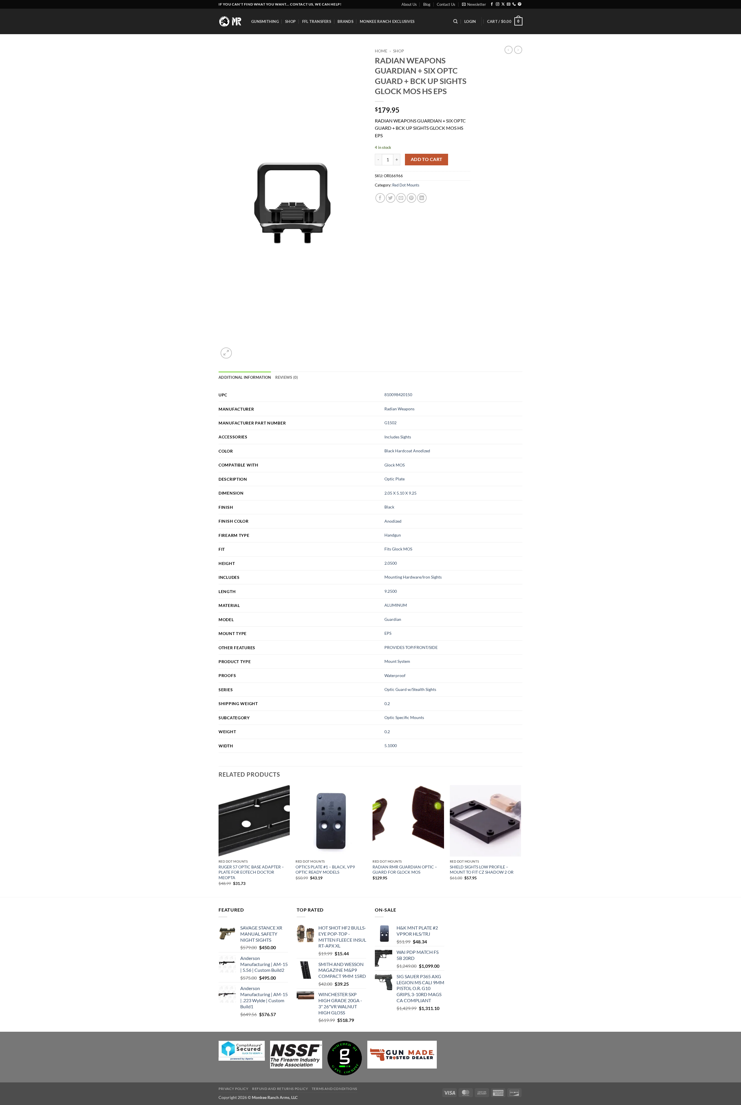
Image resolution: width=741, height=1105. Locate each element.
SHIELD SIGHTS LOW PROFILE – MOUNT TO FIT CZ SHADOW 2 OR (481, 869)
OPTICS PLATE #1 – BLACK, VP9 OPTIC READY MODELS (325, 869)
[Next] (520, 840)
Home (381, 51)
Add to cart (427, 159)
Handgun (392, 535)
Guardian (392, 619)
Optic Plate (394, 478)
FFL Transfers (316, 21)
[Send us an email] (508, 4)
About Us (409, 4)
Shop (290, 21)
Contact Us (446, 4)
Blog (426, 4)
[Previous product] (518, 50)
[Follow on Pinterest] (519, 4)
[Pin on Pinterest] (411, 198)
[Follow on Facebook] (492, 4)
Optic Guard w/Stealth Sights (410, 689)
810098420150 (398, 394)
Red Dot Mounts (405, 185)
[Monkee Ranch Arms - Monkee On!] (231, 21)
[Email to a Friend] (401, 198)
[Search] (455, 21)
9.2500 (390, 591)
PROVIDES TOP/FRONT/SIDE (411, 647)
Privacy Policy (234, 1088)
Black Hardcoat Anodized (407, 450)
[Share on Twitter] (390, 198)
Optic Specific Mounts (404, 717)
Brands (345, 21)
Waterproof (395, 675)
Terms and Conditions (334, 1088)
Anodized (392, 521)
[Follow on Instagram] (497, 4)
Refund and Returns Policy (280, 1088)
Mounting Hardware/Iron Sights (413, 577)
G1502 (390, 422)
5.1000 (390, 745)
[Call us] (514, 4)
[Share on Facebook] (380, 198)
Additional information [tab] (245, 377)
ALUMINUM (395, 605)
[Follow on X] (503, 4)
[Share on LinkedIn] (422, 198)
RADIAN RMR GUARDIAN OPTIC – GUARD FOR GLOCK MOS (405, 869)
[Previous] (218, 840)
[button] (474, 4)
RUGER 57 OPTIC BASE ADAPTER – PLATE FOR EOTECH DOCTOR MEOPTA (251, 872)
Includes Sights (397, 436)
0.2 (387, 703)
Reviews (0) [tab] (286, 377)
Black (389, 506)
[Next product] (509, 50)
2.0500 (390, 563)
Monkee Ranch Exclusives (387, 21)
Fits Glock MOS (398, 548)
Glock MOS (394, 464)
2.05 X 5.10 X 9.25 (400, 493)
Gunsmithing (265, 21)
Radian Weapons (399, 408)
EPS (387, 633)
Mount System (397, 661)
